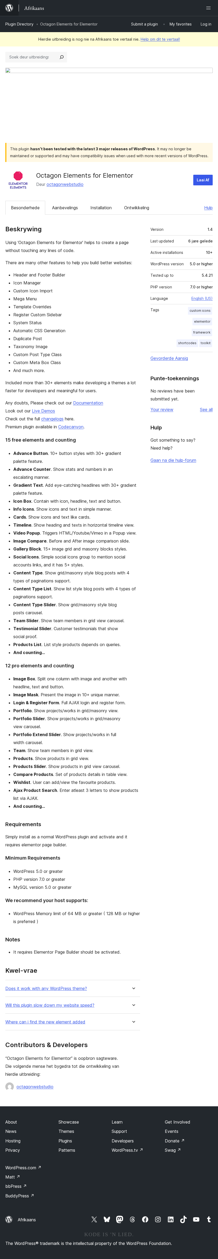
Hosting (12, 1140)
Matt (12, 1177)
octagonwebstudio (65, 184)
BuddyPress (19, 1195)
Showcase (68, 1122)
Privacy (12, 1150)
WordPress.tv (127, 1150)
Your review (161, 409)
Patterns (66, 1150)
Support (119, 1131)
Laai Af (203, 180)
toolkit (206, 343)
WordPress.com (23, 1167)
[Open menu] (209, 8)
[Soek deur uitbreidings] (61, 57)
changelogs (52, 418)
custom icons (200, 311)
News (10, 1131)
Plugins (65, 1140)
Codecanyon (70, 426)
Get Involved (177, 1122)
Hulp (208, 207)
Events (171, 1131)
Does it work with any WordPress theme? (46, 988)
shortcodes (187, 343)
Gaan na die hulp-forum (173, 460)
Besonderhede (25, 207)
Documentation (88, 403)
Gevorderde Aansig (169, 358)
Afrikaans (27, 1219)
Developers (123, 1140)
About (11, 1122)
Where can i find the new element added (45, 1022)
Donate (175, 1140)
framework (202, 332)
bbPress (16, 1186)
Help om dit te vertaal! (160, 39)
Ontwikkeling (136, 207)
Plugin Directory (19, 24)
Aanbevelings (65, 207)
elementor (202, 321)
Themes (66, 1131)
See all (206, 409)
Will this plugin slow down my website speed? (49, 1005)
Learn (117, 1122)
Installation (101, 207)
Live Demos (43, 410)
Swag (173, 1150)
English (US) (202, 298)
